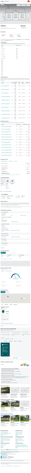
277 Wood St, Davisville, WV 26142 (6, 134)
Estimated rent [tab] (11, 161)
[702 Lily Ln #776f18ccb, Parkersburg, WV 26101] (15, 390)
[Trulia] (1, 457)
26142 (15, 3)
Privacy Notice (3, 460)
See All (2, 337)
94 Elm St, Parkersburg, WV (5, 85)
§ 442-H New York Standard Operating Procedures (6, 452)
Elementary (6, 304)
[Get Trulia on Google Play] (11, 457)
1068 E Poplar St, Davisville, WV (5, 110)
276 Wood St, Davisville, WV (5, 89)
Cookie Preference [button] (10, 460)
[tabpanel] (15, 169)
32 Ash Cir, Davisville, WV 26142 (5, 142)
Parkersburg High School (19, 377)
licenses (22, 451)
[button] (29, 1)
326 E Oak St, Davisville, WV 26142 (6, 155)
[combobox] (17, 1)
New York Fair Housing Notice (4, 453)
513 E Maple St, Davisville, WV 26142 (6, 152)
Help (1, 460)
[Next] (29, 392)
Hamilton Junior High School (21, 376)
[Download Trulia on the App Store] (5, 457)
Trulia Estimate (4, 43)
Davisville (12, 3)
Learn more (7, 338)
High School (15, 304)
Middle (11, 304)
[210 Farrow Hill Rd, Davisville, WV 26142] (15, 404)
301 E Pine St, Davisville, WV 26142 (6, 144)
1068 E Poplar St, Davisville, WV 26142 (6, 139)
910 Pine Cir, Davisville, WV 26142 (6, 147)
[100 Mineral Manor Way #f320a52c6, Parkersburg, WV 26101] (24, 390)
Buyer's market (15, 278)
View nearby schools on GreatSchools (7, 323)
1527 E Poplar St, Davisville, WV (5, 96)
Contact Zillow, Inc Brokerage (4, 455)
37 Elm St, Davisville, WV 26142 (5, 131)
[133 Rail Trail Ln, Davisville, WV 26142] (24, 418)
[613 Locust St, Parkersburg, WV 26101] (24, 404)
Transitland (11, 449)
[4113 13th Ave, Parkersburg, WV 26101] (5, 404)
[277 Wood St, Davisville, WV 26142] (5, 418)
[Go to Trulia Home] (2, 1)
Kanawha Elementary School (5, 377)
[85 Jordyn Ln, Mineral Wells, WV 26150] (5, 390)
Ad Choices (7, 460)
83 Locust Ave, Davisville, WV (5, 103)
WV (9, 3)
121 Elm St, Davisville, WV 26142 (5, 129)
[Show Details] (29, 46)
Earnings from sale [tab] (4, 161)
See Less (3, 247)
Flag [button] (7, 354)
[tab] (3, 253)
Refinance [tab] (15, 161)
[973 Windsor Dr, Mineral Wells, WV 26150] (15, 418)
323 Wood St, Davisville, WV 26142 (6, 126)
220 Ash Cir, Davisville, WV (5, 107)
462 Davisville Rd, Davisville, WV (5, 114)
